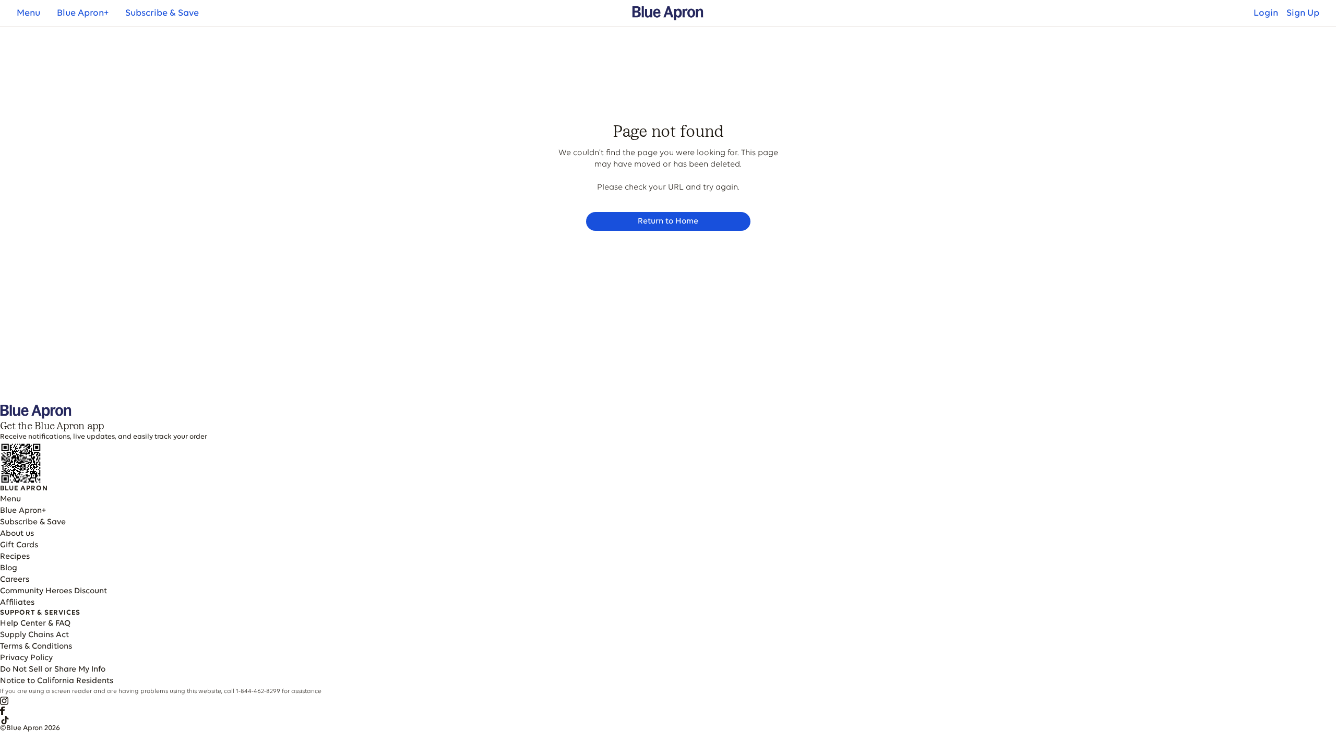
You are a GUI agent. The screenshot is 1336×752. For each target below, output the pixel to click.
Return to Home (668, 221)
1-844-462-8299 (258, 691)
